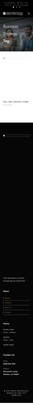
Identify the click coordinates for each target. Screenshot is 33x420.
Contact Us (8, 312)
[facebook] (16, 7)
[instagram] (19, 7)
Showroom (8, 307)
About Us (7, 298)
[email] (13, 7)
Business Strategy (7, 105)
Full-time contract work (16, 102)
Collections (8, 303)
